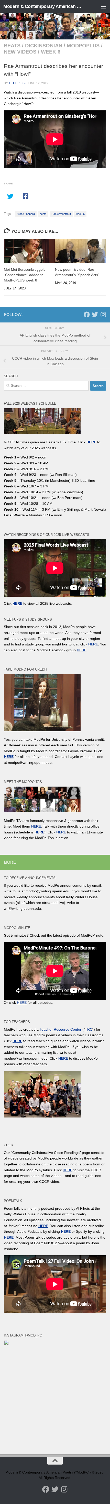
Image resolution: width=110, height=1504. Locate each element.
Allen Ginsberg (26, 213)
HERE (39, 832)
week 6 (50, 52)
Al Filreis (16, 83)
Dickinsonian (43, 45)
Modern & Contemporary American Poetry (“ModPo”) (43, 6)
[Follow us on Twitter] (95, 314)
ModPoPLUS (83, 45)
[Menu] (103, 6)
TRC (88, 1029)
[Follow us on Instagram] (103, 314)
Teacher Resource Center (60, 1029)
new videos (20, 52)
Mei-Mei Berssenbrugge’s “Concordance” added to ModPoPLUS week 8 (24, 274)
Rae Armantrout (61, 213)
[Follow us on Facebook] (87, 314)
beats (12, 45)
